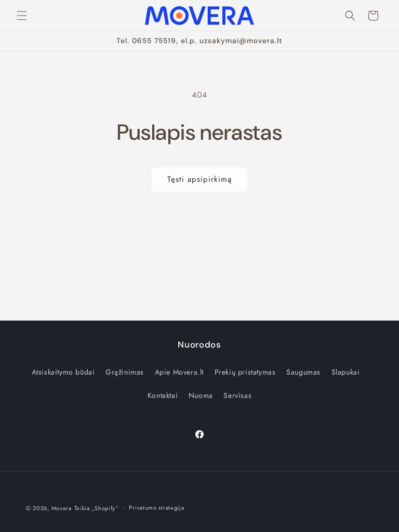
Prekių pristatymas (245, 372)
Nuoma (201, 395)
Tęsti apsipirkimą (199, 179)
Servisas (237, 395)
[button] (21, 15)
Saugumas (303, 372)
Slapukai (345, 372)
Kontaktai (163, 395)
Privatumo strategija (156, 507)
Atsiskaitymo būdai (63, 372)
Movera (61, 508)
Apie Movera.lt (179, 372)
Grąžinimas (124, 372)
